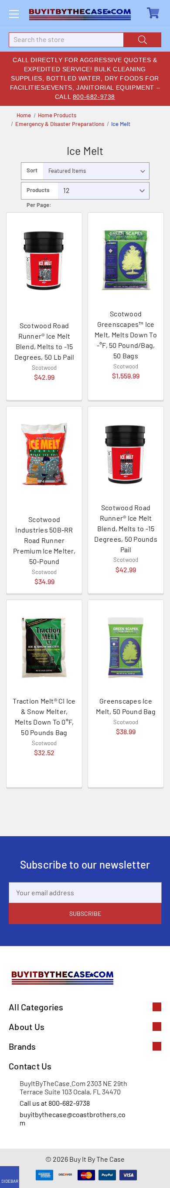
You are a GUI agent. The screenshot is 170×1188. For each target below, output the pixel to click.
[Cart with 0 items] (154, 12)
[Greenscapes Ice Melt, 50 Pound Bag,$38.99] (126, 647)
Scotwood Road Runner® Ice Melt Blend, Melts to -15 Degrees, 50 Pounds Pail (125, 528)
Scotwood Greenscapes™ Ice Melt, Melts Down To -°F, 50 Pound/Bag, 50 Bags (126, 334)
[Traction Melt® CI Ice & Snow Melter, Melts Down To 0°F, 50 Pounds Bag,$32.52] (44, 647)
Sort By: (32, 173)
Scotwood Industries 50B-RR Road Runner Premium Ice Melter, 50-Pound (44, 540)
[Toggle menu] (13, 14)
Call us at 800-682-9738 (55, 1103)
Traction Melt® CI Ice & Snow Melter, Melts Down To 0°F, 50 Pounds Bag (44, 716)
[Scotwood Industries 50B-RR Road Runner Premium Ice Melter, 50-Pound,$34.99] (44, 454)
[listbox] (96, 171)
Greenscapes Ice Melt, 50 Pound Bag (126, 706)
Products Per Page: (39, 192)
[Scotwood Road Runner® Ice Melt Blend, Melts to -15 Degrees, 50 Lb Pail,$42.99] (44, 260)
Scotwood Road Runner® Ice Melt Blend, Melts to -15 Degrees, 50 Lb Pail (44, 341)
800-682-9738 (94, 96)
